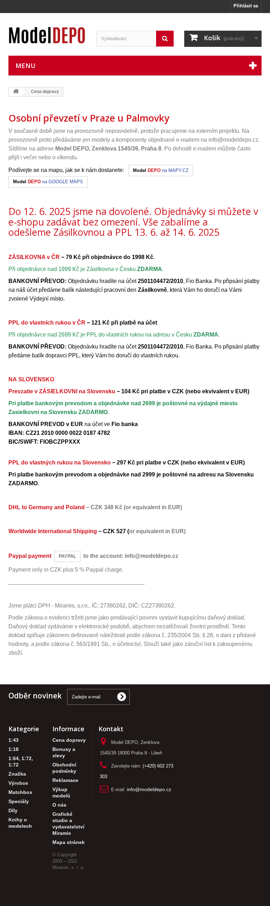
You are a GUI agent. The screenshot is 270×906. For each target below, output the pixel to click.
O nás (59, 805)
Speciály (18, 801)
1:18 (13, 749)
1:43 (13, 740)
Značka (17, 774)
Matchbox (20, 792)
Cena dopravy (69, 740)
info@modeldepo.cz (233, 140)
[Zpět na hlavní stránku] (15, 91)
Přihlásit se (245, 5)
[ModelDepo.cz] (47, 35)
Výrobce (18, 783)
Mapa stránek (68, 842)
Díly (13, 810)
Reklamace (65, 780)
